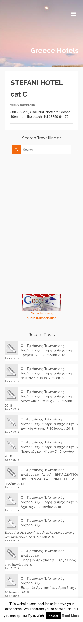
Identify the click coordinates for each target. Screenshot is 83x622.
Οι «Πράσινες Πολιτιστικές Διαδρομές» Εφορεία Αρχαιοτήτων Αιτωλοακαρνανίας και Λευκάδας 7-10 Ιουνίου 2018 (39, 528)
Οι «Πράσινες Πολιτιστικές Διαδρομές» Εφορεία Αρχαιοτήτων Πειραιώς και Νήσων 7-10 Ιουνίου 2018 (41, 449)
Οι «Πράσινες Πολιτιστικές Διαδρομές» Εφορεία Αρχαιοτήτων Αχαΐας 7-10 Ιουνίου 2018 (49, 502)
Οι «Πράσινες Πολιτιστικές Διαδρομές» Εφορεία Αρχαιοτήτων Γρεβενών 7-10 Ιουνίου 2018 (49, 350)
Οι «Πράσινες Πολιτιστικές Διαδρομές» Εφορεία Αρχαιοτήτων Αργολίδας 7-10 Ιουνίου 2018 (40, 557)
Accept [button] (53, 615)
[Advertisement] (39, 189)
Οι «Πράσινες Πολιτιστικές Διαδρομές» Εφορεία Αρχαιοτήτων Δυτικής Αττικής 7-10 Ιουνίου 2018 (49, 424)
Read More (70, 615)
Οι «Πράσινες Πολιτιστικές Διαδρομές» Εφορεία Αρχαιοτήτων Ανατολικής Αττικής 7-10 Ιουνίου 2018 (41, 398)
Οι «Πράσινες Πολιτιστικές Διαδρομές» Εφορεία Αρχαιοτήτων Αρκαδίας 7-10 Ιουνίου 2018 (41, 585)
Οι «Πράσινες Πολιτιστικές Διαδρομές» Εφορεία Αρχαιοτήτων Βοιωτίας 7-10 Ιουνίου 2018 (49, 373)
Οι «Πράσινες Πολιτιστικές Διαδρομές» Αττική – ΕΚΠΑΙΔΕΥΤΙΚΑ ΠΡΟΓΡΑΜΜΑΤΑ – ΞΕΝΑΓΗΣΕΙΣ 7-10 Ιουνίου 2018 (41, 476)
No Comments (25, 105)
